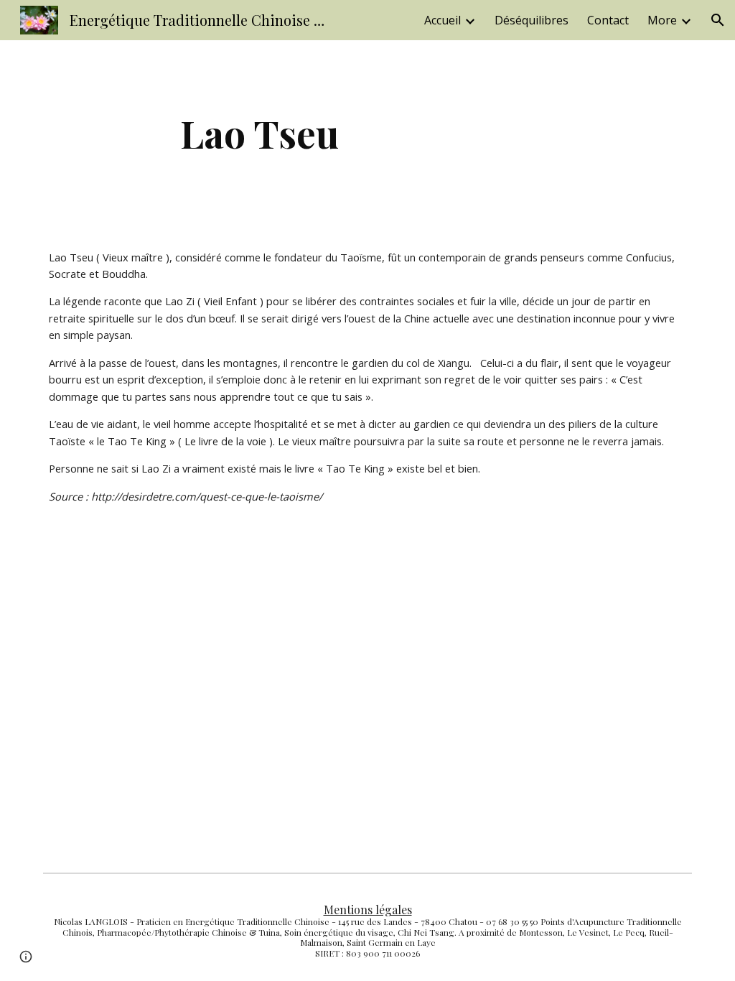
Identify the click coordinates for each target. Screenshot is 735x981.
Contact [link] (608, 20)
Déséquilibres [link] (531, 20)
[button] (718, 20)
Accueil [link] (442, 20)
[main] (259, 133)
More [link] (662, 20)
